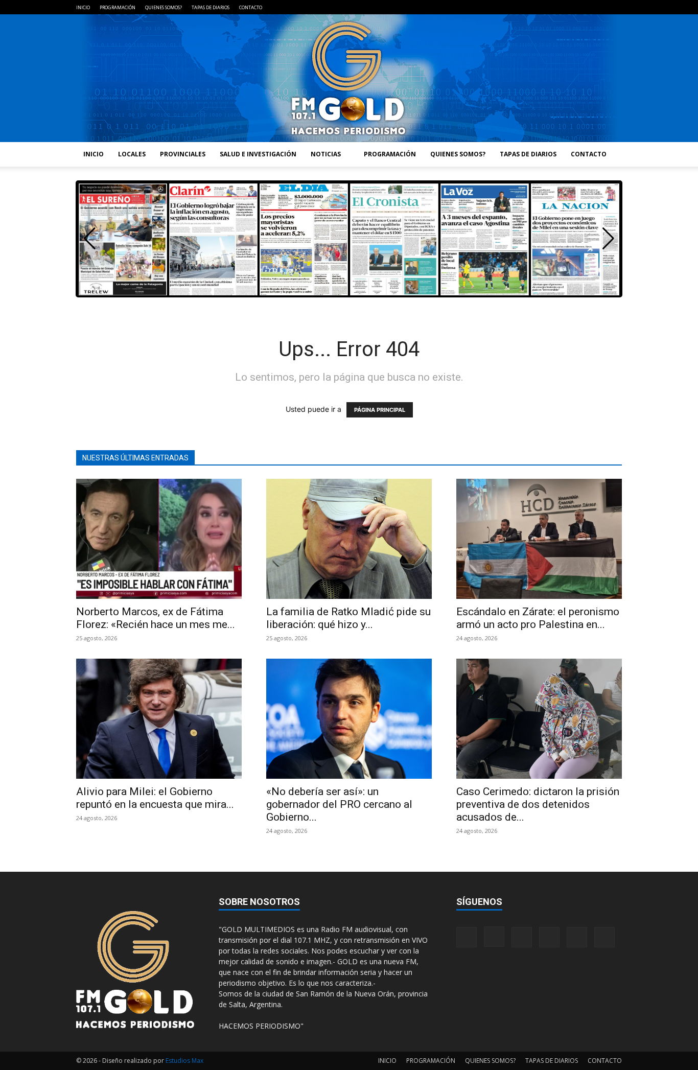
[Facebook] (530, 7)
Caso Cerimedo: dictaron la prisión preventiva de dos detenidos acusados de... (537, 804)
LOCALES (132, 154)
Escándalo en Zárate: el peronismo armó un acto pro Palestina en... (537, 618)
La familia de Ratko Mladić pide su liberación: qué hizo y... (348, 618)
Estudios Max (184, 1060)
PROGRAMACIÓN (117, 7)
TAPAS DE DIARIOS (210, 7)
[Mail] (563, 7)
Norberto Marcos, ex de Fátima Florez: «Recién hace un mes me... (155, 618)
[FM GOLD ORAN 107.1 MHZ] (349, 78)
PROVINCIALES (182, 154)
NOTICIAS (326, 154)
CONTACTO (250, 7)
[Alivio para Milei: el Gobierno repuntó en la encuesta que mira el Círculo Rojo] (159, 719)
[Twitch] (580, 7)
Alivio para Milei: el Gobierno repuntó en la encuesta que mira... (155, 797)
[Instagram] (546, 7)
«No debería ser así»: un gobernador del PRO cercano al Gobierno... (339, 804)
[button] (608, 238)
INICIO (83, 7)
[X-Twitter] (597, 7)
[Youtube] (614, 7)
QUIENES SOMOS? (163, 7)
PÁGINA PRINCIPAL (379, 409)
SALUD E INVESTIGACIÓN (258, 154)
